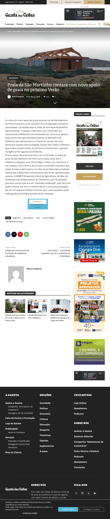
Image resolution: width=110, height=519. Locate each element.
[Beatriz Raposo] (9, 96)
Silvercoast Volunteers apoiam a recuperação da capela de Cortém (60, 318)
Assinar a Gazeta (83, 431)
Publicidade (11, 428)
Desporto (45, 429)
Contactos (79, 467)
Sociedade (17, 31)
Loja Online (80, 403)
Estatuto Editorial (83, 436)
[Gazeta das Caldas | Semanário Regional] (30, 13)
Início (9, 31)
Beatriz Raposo (18, 96)
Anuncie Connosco (16, 432)
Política (44, 408)
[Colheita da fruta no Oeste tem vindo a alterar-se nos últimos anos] (15, 306)
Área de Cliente (13, 452)
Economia (45, 413)
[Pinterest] (20, 234)
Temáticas (45, 435)
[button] (100, 24)
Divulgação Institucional (19, 444)
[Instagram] (82, 493)
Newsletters (80, 408)
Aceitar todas (68, 509)
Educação (45, 424)
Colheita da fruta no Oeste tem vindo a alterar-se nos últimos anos (15, 318)
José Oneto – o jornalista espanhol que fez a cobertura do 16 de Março (55, 253)
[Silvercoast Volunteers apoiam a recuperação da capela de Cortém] (60, 306)
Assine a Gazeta (13, 403)
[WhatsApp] (26, 234)
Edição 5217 (17, 218)
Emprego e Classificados (19, 441)
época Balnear (28, 218)
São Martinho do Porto (14, 222)
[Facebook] (8, 234)
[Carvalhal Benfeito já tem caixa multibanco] (38, 306)
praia (38, 218)
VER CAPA (89, 166)
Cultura (44, 419)
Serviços (9, 437)
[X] (14, 234)
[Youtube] (95, 493)
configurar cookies (30, 513)
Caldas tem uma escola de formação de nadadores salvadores (17, 253)
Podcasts (79, 413)
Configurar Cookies (91, 509)
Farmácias (12, 447)
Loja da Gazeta (13, 423)
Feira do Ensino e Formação (20, 418)
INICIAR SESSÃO (89, 176)
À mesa (43, 451)
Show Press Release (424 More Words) (38, 202)
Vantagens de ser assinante (20, 413)
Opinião (44, 440)
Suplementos (47, 445)
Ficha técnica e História (86, 451)
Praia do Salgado (48, 218)
